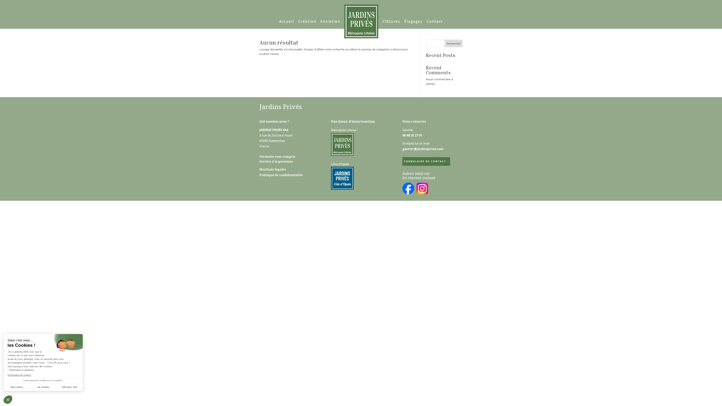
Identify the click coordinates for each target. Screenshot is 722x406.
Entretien (330, 21)
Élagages (413, 21)
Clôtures (391, 21)
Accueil (286, 21)
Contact (435, 21)
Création (307, 21)
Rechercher (453, 43)
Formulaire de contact (425, 161)
